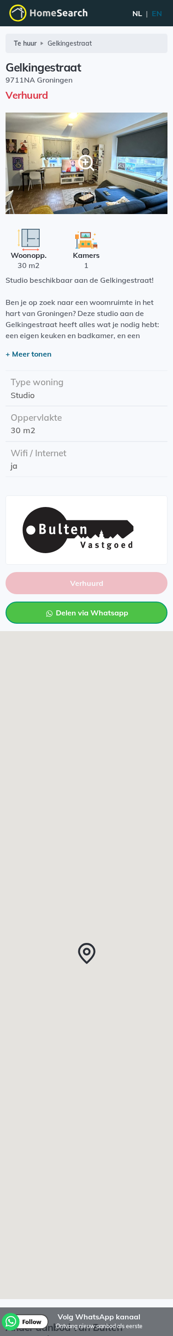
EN (147, 13)
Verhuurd (86, 583)
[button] (87, 953)
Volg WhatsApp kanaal (99, 1316)
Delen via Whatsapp (91, 612)
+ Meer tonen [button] (29, 353)
